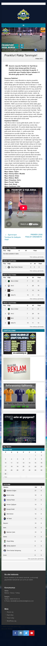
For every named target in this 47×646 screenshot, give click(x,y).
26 (17, 470)
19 (17, 466)
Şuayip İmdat (10, 509)
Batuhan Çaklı (11, 532)
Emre (5, 555)
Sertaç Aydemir (11, 546)
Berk (4, 527)
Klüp (9, 250)
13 (23, 463)
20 (23, 466)
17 (5, 466)
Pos (4, 250)
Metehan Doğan (11, 490)
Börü (12, 290)
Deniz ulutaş (10, 495)
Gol (36, 487)
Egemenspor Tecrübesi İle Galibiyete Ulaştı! (12, 237)
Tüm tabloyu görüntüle (37, 257)
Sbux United (14, 281)
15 (35, 463)
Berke (5, 536)
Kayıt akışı (10, 615)
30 (41, 470)
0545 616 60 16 (15, 599)
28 (29, 470)
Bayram (5, 523)
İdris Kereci (10, 514)
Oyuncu (5, 487)
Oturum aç (10, 612)
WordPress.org (11, 621)
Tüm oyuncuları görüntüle (36, 559)
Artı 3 (12, 285)
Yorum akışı (10, 618)
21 (29, 466)
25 (11, 470)
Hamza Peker (11, 500)
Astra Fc (13, 295)
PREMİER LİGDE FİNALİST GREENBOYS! (34, 236)
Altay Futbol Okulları (17, 267)
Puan (35, 250)
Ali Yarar (9, 518)
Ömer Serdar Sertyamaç (14, 550)
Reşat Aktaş (10, 541)
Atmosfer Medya (6, 629)
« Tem (5, 477)
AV (26, 250)
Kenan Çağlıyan (11, 504)
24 (5, 470)
